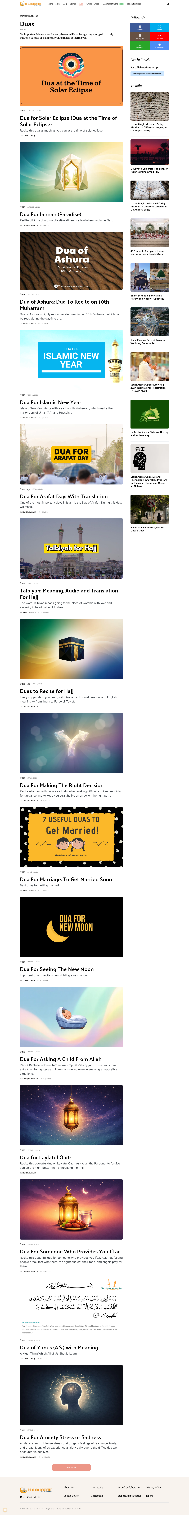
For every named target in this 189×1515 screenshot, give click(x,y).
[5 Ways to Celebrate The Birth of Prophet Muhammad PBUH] (149, 152)
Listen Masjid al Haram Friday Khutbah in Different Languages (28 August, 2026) (148, 127)
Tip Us (149, 1495)
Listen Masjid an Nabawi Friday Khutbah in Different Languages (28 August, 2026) (148, 206)
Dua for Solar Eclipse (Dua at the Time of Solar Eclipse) (68, 121)
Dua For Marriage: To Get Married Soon (66, 879)
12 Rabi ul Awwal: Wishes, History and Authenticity (149, 434)
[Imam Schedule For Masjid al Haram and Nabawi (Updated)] (149, 277)
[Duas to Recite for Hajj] (71, 649)
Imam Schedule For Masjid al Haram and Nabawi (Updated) (147, 297)
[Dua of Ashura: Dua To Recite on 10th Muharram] (71, 261)
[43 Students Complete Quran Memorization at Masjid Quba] (149, 233)
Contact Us (97, 1487)
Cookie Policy (71, 1495)
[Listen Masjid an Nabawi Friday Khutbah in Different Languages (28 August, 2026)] (149, 190)
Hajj (28, 489)
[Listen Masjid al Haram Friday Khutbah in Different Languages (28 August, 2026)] (149, 106)
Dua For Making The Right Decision (62, 785)
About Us (69, 1487)
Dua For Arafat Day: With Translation (64, 496)
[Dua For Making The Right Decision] (71, 743)
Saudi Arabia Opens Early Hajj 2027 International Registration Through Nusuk (147, 387)
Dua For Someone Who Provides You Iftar (70, 1251)
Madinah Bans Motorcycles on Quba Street (147, 529)
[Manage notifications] (5, 1510)
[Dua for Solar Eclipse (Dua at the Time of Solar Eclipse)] (71, 76)
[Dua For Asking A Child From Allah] (71, 1017)
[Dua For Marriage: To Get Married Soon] (71, 837)
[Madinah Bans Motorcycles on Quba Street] (149, 509)
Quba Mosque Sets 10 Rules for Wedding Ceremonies (148, 341)
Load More (71, 1467)
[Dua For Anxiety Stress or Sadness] (71, 1395)
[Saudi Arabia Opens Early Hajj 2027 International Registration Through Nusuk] (149, 366)
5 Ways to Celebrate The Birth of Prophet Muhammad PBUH (149, 170)
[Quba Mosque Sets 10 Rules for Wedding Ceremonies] (149, 322)
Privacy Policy (153, 1487)
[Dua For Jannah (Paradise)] (71, 172)
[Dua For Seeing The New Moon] (71, 927)
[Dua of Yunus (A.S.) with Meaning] (71, 1306)
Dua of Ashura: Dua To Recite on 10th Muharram (64, 304)
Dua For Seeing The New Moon (57, 969)
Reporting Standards (129, 1495)
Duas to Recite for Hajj (47, 691)
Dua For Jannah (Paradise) (50, 214)
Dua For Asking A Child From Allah (61, 1059)
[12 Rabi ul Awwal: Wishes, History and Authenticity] (149, 414)
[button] (168, 4)
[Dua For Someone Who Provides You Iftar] (71, 1209)
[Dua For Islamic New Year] (71, 360)
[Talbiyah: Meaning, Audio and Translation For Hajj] (71, 548)
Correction (97, 1495)
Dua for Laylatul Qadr (45, 1157)
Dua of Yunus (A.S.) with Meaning (59, 1347)
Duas (22, 110)
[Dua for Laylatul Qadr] (71, 1115)
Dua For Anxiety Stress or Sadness (60, 1437)
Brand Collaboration (129, 1487)
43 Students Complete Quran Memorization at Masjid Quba (147, 252)
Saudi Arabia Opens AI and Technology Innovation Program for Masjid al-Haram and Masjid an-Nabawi (148, 481)
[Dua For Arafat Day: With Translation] (71, 454)
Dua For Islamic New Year (50, 402)
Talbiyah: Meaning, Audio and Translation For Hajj (69, 593)
